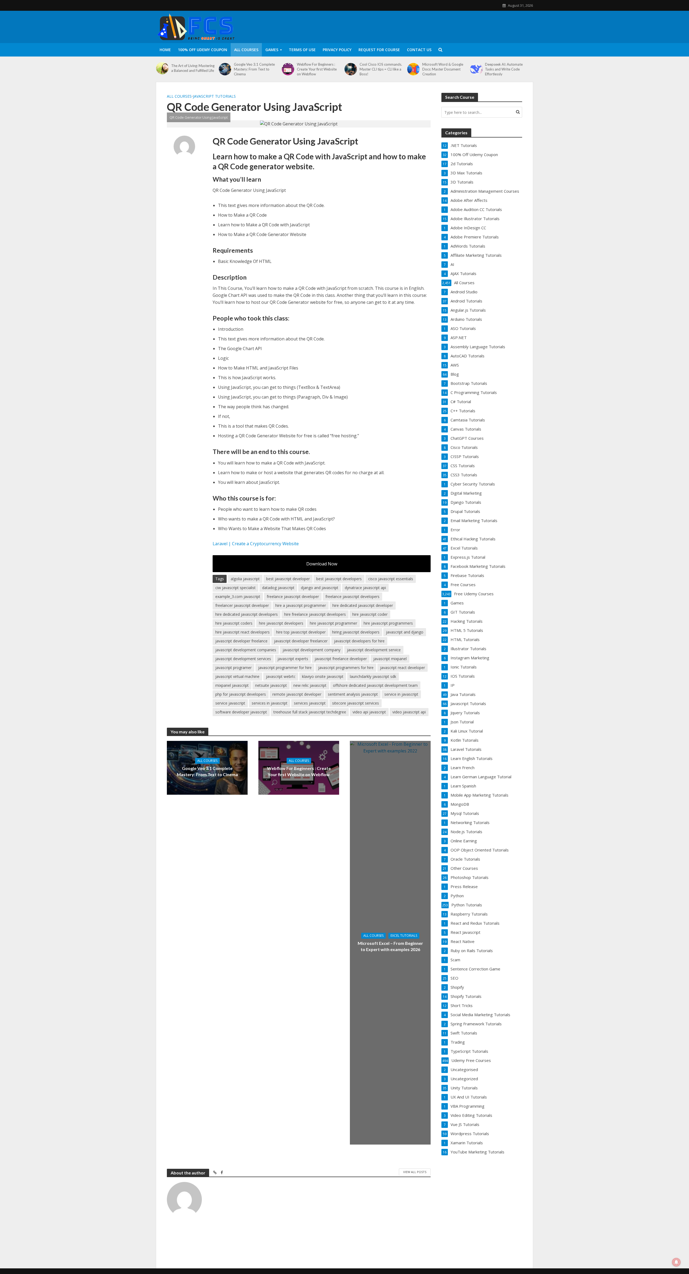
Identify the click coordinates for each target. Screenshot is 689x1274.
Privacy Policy (337, 49)
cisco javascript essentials (390, 578)
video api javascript (369, 712)
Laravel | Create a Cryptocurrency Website (256, 544)
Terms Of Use (302, 49)
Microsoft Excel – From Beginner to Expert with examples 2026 (390, 946)
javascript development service (374, 649)
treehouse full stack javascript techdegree (309, 712)
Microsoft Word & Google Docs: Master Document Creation (442, 69)
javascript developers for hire (359, 640)
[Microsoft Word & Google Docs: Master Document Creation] (413, 69)
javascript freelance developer (341, 658)
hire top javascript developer (301, 632)
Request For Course (379, 49)
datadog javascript (278, 587)
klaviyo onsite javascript (322, 676)
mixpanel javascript (232, 685)
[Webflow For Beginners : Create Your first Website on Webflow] (288, 69)
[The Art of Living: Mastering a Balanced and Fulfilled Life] (162, 68)
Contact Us (419, 49)
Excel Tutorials (404, 935)
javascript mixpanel (390, 658)
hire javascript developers (281, 623)
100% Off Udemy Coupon (202, 49)
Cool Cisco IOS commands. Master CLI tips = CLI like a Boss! (381, 69)
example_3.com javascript (237, 596)
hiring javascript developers (355, 632)
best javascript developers (339, 578)
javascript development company (311, 649)
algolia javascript (245, 578)
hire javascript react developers (242, 632)
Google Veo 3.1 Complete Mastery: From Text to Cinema (254, 69)
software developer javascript (241, 712)
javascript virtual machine (237, 676)
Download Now (321, 564)
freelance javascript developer (293, 596)
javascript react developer (402, 667)
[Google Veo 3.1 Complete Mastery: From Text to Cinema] (225, 69)
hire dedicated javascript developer (362, 605)
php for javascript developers (240, 694)
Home (165, 49)
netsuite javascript (271, 685)
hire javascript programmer (333, 623)
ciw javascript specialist (235, 587)
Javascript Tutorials (214, 96)
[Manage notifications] (676, 1262)
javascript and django (404, 632)
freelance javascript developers (352, 596)
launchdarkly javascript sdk (373, 676)
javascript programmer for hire (285, 667)
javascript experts (292, 658)
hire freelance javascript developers (315, 614)
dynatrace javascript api (365, 587)
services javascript (310, 703)
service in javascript (401, 694)
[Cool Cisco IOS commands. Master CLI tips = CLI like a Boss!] (350, 69)
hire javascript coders (233, 623)
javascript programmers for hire (346, 667)
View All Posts (414, 1172)
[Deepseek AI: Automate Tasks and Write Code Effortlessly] (476, 69)
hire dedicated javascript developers (246, 614)
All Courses (246, 49)
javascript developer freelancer (301, 640)
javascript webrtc (281, 676)
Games (271, 49)
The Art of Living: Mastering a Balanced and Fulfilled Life (193, 68)
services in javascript (269, 703)
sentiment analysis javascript (353, 694)
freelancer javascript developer (242, 605)
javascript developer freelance (241, 640)
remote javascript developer (296, 694)
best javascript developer (288, 578)
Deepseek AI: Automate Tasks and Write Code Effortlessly (504, 69)
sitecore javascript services (355, 703)
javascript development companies (245, 649)
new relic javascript (309, 685)
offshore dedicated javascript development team (375, 685)
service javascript (230, 703)
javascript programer (233, 667)
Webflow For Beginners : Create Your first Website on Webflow (317, 69)
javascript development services (243, 658)
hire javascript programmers (388, 623)
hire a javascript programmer (300, 605)
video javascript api (409, 712)
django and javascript (319, 587)
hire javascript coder (370, 614)
